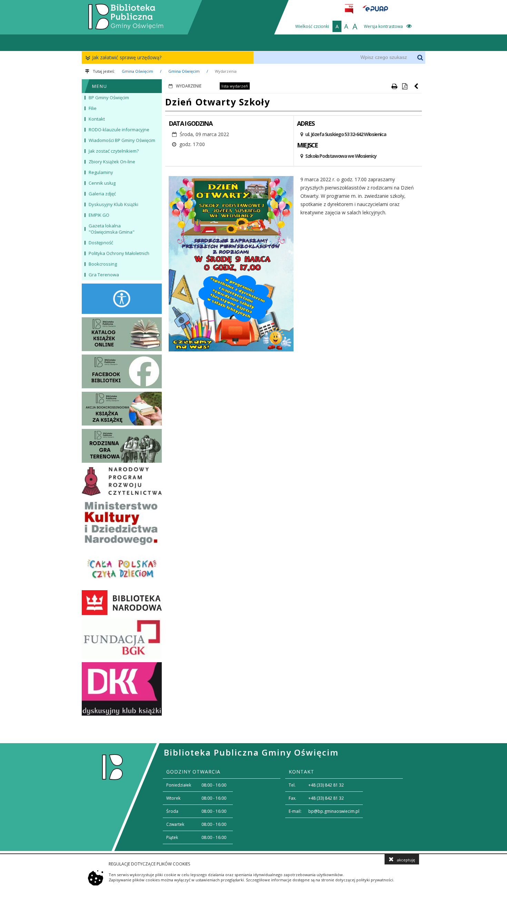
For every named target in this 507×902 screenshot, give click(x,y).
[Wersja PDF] (404, 86)
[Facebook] (122, 371)
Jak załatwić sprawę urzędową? (126, 57)
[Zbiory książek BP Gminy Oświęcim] (122, 334)
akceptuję (406, 859)
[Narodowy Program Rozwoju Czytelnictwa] (122, 481)
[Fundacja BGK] (122, 638)
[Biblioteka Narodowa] (122, 602)
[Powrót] (416, 86)
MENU (99, 86)
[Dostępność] (122, 299)
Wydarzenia (226, 71)
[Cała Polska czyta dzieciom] (122, 568)
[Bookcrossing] (122, 409)
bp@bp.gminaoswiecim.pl (333, 811)
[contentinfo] (253, 797)
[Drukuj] (394, 86)
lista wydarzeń (234, 86)
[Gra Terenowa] (122, 446)
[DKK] (122, 689)
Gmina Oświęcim (137, 71)
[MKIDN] (122, 523)
